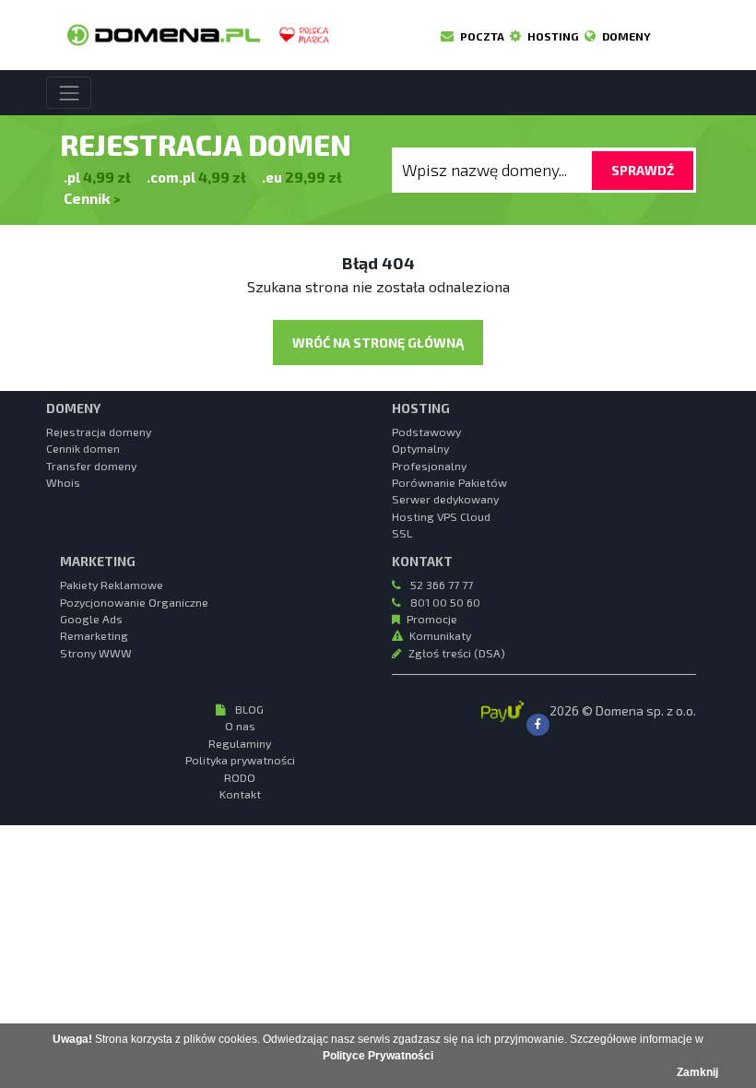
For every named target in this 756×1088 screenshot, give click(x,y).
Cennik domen (83, 448)
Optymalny (420, 448)
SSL (402, 532)
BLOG (248, 709)
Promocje (432, 618)
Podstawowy (426, 431)
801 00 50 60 (444, 602)
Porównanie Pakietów (449, 482)
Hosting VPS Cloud (441, 516)
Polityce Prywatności (378, 1055)
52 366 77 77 (440, 584)
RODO (239, 777)
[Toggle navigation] (68, 93)
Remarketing (94, 635)
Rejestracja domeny (98, 431)
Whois (63, 482)
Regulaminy (239, 743)
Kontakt (240, 793)
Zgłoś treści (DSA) (456, 652)
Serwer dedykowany (445, 498)
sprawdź (642, 170)
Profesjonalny (429, 465)
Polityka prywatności (240, 759)
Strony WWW (96, 652)
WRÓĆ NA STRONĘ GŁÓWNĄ (378, 342)
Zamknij (697, 1072)
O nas (240, 725)
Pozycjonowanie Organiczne (134, 602)
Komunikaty (440, 635)
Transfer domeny (91, 465)
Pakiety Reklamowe (111, 584)
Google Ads (91, 618)
